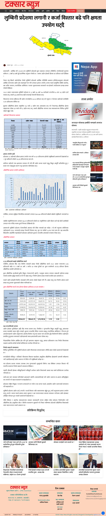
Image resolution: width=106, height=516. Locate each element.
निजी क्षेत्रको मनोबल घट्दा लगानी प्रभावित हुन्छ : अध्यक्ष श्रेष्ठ (38, 471)
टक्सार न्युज (10, 65)
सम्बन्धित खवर (53, 421)
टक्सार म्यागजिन (71, 11)
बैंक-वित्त (24, 11)
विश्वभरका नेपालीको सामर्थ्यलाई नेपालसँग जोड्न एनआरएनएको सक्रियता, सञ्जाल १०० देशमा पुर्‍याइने (14, 472)
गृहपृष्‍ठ (11, 11)
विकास (63, 11)
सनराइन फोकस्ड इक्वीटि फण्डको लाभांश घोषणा (87, 124)
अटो (53, 11)
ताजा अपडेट (87, 99)
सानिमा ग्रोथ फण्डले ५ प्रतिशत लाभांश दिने (80, 154)
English (80, 11)
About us (7, 515)
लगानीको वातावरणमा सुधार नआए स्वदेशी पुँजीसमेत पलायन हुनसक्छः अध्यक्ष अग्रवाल (89, 472)
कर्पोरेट (37, 11)
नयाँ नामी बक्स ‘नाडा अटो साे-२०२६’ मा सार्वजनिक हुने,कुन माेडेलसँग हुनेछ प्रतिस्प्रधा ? (81, 177)
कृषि (43, 11)
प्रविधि (48, 11)
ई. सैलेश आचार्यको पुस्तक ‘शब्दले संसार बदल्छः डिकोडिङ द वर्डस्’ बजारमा (64, 472)
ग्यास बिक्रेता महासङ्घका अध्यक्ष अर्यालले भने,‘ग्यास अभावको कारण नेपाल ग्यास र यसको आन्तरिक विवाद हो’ (90, 446)
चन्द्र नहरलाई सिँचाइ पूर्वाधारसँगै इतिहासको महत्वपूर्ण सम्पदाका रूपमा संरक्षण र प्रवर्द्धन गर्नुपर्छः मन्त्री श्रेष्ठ (81, 166)
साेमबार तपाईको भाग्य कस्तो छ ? (64, 442)
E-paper (35, 515)
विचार (58, 11)
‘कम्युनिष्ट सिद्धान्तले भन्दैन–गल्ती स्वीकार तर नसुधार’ (80, 144)
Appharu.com (97, 515)
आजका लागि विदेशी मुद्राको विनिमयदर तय (80, 186)
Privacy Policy (17, 515)
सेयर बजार (31, 11)
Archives (28, 515)
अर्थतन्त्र (17, 11)
